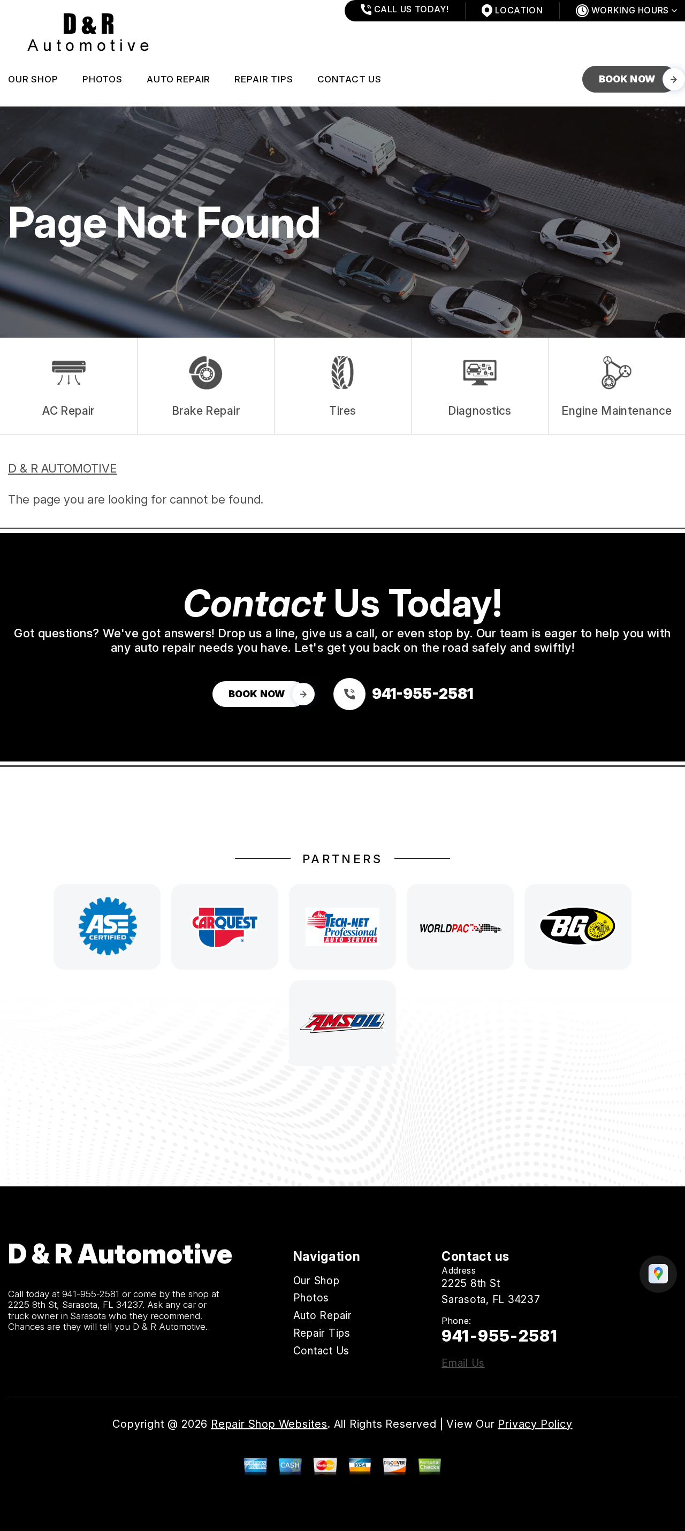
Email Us (463, 1363)
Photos (102, 79)
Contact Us (349, 79)
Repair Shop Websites (269, 1424)
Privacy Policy (535, 1424)
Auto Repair (178, 79)
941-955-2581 (91, 1294)
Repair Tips (263, 79)
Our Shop (33, 79)
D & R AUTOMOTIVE (62, 468)
